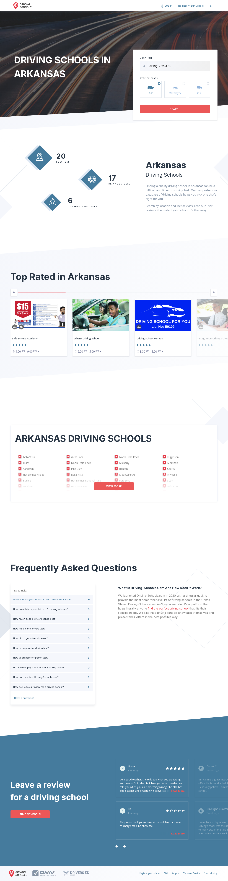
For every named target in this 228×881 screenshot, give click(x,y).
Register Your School (191, 5)
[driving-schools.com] (19, 873)
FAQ (166, 873)
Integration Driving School (151, 338)
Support (176, 873)
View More (114, 486)
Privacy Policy (210, 873)
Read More (178, 791)
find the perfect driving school (168, 608)
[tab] (52, 599)
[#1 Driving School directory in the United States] (22, 5)
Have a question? (24, 698)
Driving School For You (87, 338)
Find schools (30, 814)
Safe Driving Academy (211, 338)
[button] (166, 5)
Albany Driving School (24, 338)
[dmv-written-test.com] (47, 873)
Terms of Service (191, 873)
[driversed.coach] (79, 873)
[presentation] (14, 292)
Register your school (149, 873)
